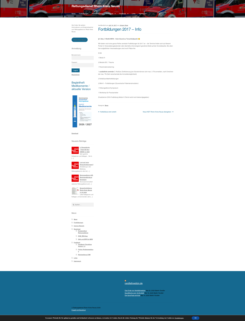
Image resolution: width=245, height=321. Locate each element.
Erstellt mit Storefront (79, 310)
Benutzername (76, 55)
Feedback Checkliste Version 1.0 (85, 245)
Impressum (142, 14)
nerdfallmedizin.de (134, 283)
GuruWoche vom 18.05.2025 (134, 293)
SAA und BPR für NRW (85, 239)
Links (133, 14)
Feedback (122, 14)
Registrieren (76, 75)
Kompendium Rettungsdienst (83, 232)
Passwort (74, 62)
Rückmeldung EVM (84, 255)
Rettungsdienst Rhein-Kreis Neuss (96, 6)
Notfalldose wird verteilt (108, 112)
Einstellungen (179, 318)
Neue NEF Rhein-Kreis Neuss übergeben (157, 112)
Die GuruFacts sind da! (132, 295)
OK (195, 318)
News (74, 14)
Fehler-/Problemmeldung (85, 250)
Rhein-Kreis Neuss (80, 40)
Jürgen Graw (124, 25)
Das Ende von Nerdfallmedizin (135, 290)
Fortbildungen (83, 14)
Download (109, 14)
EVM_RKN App (83, 236)
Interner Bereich (97, 14)
